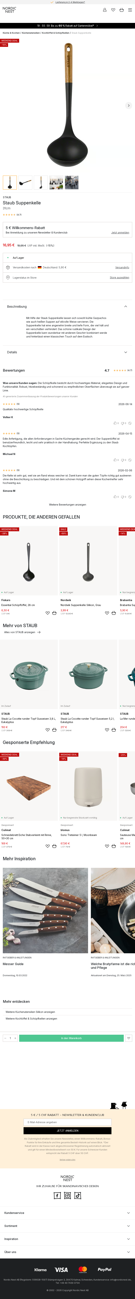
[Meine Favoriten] (113, 10)
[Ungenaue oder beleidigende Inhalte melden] (130, 423)
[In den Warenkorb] (54, 613)
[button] (12, 214)
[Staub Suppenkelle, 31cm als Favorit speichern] (128, 1038)
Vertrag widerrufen (67, 1160)
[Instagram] (67, 1195)
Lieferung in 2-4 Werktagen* (70, 2)
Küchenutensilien (31, 33)
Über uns (10, 1252)
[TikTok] (78, 1195)
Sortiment (10, 1226)
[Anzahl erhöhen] (15, 1038)
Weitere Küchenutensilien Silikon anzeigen (30, 1011)
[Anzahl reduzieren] (5, 1038)
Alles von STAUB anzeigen (19, 632)
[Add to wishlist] (47, 613)
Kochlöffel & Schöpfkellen (55, 33)
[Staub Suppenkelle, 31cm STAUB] (67, 105)
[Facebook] (57, 1195)
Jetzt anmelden (120, 232)
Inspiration (11, 1239)
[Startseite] (9, 10)
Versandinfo (122, 267)
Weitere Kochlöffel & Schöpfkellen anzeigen (31, 1018)
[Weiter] (128, 105)
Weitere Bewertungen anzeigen (67, 504)
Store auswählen (119, 277)
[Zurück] (6, 105)
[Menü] (130, 10)
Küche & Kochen (11, 33)
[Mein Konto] (105, 10)
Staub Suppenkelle (81, 33)
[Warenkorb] (121, 10)
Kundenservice (14, 1213)
